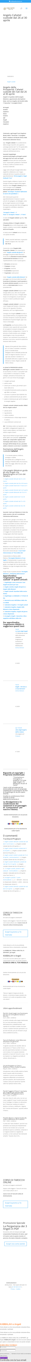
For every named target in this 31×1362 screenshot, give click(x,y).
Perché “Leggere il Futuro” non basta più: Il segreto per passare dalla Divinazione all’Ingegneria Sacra (15, 1092)
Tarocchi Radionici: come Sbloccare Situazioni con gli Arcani (14, 1040)
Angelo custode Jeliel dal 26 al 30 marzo (15, 483)
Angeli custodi (11, 82)
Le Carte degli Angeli (21, 631)
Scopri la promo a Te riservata (13, 933)
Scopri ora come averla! (15, 1244)
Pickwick (17, 736)
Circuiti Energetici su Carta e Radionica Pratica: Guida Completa (14, 1066)
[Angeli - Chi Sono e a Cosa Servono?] (21, 720)
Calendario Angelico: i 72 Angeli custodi (16, 605)
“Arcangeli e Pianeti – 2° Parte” (17, 214)
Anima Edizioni (19, 647)
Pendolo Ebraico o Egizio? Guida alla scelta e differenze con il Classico (15, 1118)
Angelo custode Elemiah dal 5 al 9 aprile (16, 490)
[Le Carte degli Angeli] (21, 677)
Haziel (17, 629)
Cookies (18, 1289)
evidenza (13, 1018)
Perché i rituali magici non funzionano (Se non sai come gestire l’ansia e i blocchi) (15, 1014)
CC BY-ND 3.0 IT (16, 1287)
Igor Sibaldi (18, 728)
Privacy (13, 1289)
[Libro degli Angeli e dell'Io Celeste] (21, 765)
